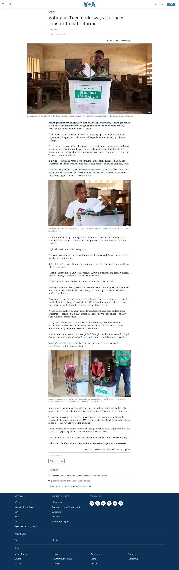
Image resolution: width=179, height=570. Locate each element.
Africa (51, 12)
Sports (17, 521)
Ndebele (56, 563)
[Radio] (156, 4)
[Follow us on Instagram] (109, 503)
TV (15, 540)
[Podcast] (120, 503)
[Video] (163, 4)
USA (16, 512)
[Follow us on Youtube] (103, 503)
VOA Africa (53, 30)
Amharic (18, 559)
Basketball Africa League (25, 526)
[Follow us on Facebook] (92, 503)
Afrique (17, 563)
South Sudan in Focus (24, 507)
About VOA (57, 502)
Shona (93, 559)
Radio (55, 540)
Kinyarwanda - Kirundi (63, 559)
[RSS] (115, 503)
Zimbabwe (133, 559)
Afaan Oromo (20, 554)
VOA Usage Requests (61, 521)
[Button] (109, 40)
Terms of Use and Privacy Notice (67, 507)
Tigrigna (132, 554)
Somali (93, 563)
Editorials (56, 512)
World (17, 517)
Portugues (95, 554)
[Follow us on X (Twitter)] (97, 503)
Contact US (57, 517)
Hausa (55, 554)
